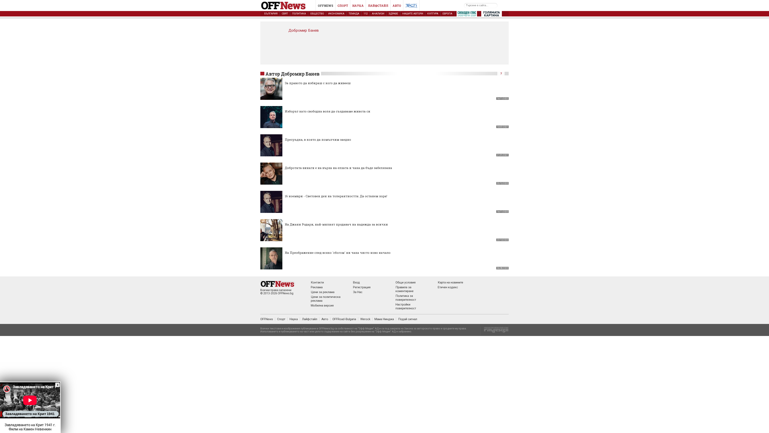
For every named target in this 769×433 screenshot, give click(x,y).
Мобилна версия (322, 305)
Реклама (317, 287)
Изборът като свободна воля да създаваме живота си (327, 111)
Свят (285, 13)
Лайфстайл (378, 6)
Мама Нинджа (384, 319)
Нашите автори (412, 13)
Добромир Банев (303, 30)
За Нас (357, 292)
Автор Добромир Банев (292, 74)
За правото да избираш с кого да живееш (318, 83)
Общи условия (406, 282)
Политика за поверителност (406, 297)
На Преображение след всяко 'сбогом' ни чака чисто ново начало (338, 253)
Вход (356, 282)
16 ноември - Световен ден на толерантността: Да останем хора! (336, 196)
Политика (299, 13)
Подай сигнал (407, 319)
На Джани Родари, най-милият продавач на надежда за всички (336, 224)
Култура (432, 13)
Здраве (393, 13)
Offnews (325, 6)
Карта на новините (450, 282)
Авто (397, 6)
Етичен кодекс (448, 287)
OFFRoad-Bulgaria (344, 319)
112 (365, 13)
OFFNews (266, 319)
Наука (358, 6)
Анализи (378, 13)
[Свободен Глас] (467, 14)
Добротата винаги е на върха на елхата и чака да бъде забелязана (338, 168)
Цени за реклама (322, 292)
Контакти (317, 282)
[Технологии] (411, 6)
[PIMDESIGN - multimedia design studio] (494, 331)
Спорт (342, 6)
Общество (317, 13)
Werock (365, 319)
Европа (447, 13)
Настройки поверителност (406, 306)
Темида (354, 13)
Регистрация (361, 287)
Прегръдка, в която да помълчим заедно (318, 140)
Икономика (336, 13)
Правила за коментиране (405, 289)
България (271, 13)
